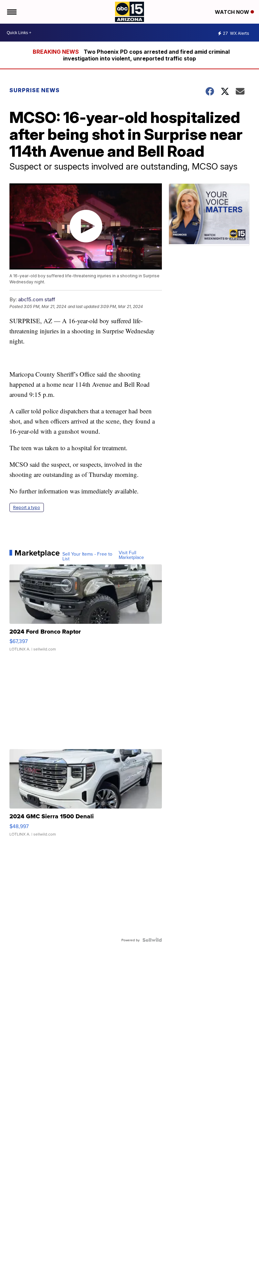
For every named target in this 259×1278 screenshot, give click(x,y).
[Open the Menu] (11, 12)
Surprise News (34, 90)
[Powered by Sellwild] (152, 940)
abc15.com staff (36, 299)
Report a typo (26, 507)
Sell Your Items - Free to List (87, 556)
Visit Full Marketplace (131, 555)
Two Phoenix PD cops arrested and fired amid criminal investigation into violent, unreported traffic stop (146, 55)
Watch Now (233, 12)
